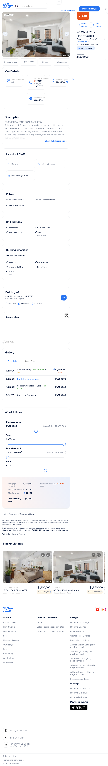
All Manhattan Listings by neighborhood (82, 645)
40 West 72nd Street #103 (86, 34)
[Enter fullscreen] (67, 316)
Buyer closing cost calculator (50, 631)
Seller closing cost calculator (50, 627)
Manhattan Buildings (80, 688)
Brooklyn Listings (78, 627)
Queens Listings (77, 631)
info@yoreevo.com (18, 730)
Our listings (8, 644)
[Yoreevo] (8, 611)
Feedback (8, 662)
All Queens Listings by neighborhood (80, 659)
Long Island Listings (79, 640)
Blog (5, 649)
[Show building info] (64, 298)
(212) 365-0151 (68, 10)
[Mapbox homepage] (8, 341)
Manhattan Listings (79, 622)
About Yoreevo (10, 622)
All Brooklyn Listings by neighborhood (81, 652)
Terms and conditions (13, 760)
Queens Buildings (78, 697)
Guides (40, 622)
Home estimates (11, 640)
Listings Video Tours (79, 679)
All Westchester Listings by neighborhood (82, 666)
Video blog (8, 653)
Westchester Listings (80, 636)
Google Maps (12, 317)
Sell (4, 636)
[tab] (13, 361)
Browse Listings (89, 8)
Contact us (8, 658)
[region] (36, 328)
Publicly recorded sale (28, 379)
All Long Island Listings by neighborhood (82, 673)
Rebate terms (9, 631)
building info (83, 42)
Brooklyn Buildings (79, 693)
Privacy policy (9, 756)
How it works (9, 627)
